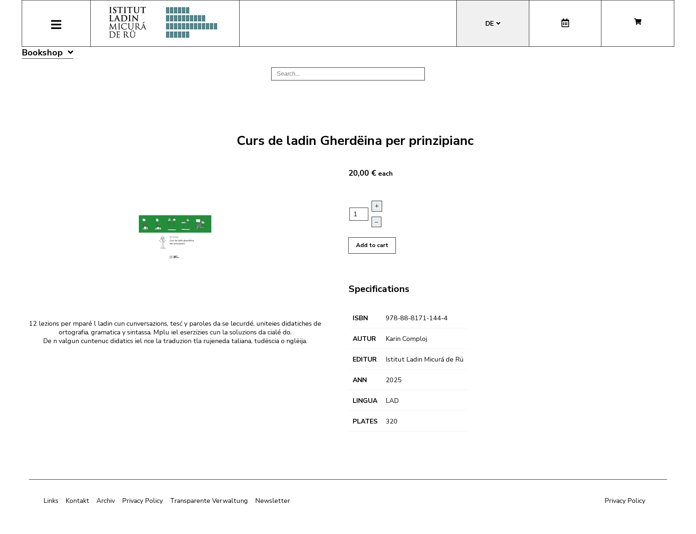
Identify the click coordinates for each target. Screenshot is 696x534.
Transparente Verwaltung (209, 500)
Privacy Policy (142, 500)
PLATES (365, 421)
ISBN (360, 318)
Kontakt (77, 500)
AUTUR (364, 338)
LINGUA (365, 400)
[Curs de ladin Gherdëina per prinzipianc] (175, 235)
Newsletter (272, 500)
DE (490, 23)
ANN (360, 380)
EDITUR (365, 359)
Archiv (105, 500)
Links (51, 500)
